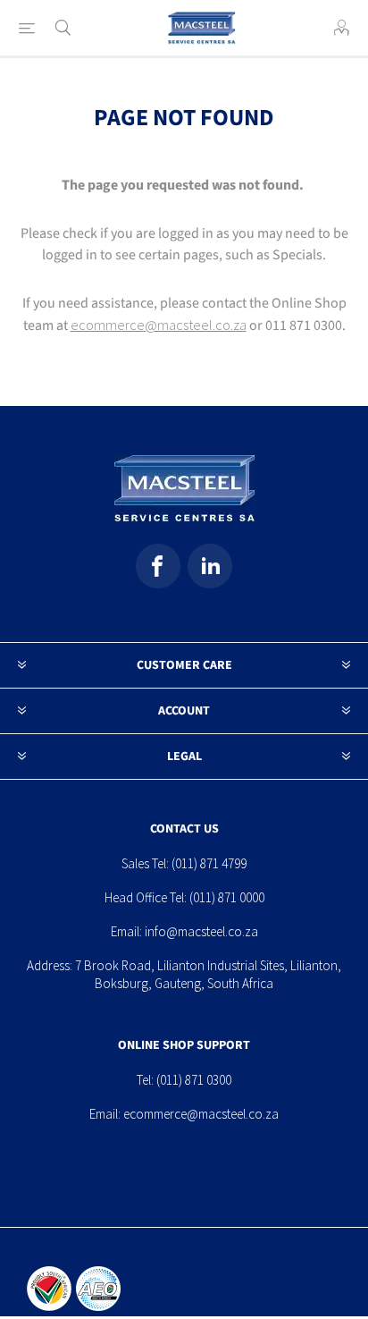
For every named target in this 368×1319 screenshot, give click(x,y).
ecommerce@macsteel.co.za (159, 325)
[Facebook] (158, 566)
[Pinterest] (210, 566)
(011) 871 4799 (209, 863)
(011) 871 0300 (193, 1079)
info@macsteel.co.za (201, 931)
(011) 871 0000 (226, 897)
